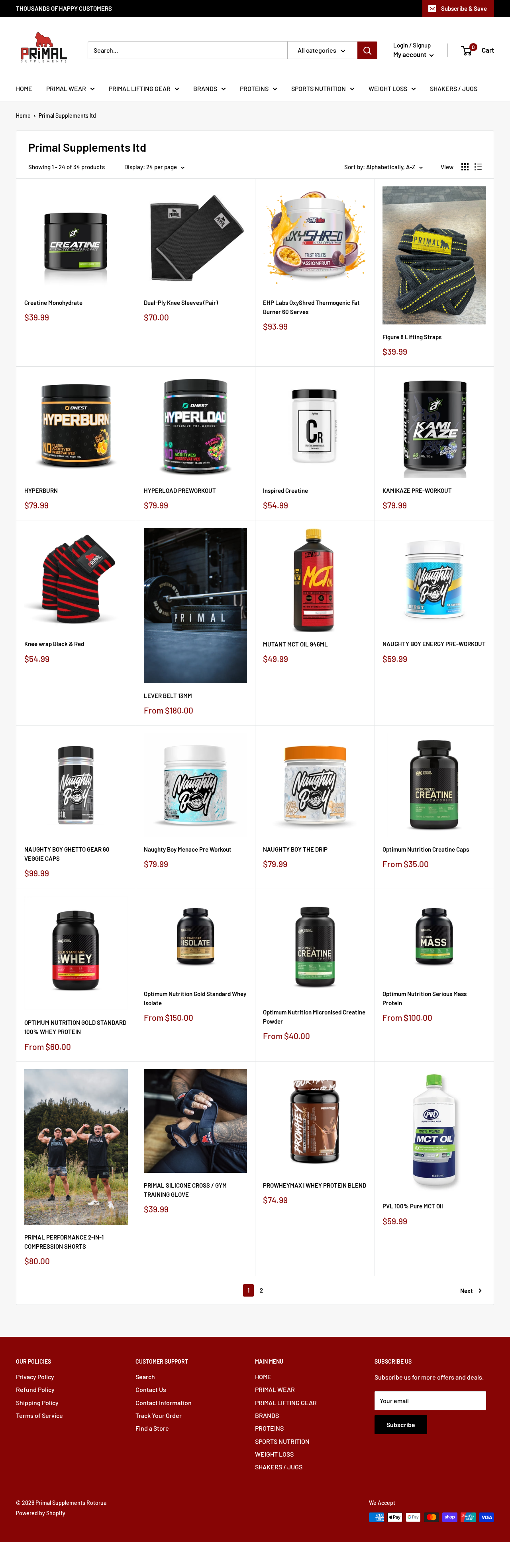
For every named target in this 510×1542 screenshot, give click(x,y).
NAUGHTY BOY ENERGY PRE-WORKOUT (434, 643)
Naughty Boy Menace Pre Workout (187, 849)
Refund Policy (35, 1389)
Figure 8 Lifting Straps (411, 336)
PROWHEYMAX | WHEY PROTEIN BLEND (314, 1185)
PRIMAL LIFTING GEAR (140, 88)
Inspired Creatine (285, 490)
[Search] (367, 50)
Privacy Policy (35, 1376)
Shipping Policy (37, 1402)
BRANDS (205, 88)
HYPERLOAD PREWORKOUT (180, 490)
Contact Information (163, 1402)
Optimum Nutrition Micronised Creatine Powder (314, 1016)
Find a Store (152, 1428)
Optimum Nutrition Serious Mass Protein (424, 998)
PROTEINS (254, 88)
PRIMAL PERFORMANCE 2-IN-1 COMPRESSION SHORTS (64, 1242)
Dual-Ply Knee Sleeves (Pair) (181, 302)
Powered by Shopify (40, 1513)
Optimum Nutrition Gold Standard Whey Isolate (195, 998)
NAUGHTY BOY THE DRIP (295, 849)
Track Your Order (158, 1415)
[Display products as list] (478, 166)
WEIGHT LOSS (388, 88)
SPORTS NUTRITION (318, 88)
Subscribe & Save (464, 8)
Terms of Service (39, 1415)
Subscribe (400, 1424)
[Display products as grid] (465, 166)
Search (145, 1376)
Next (466, 1290)
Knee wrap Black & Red (54, 643)
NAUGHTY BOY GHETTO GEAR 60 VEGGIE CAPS (67, 854)
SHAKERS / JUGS (453, 88)
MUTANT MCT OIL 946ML (295, 644)
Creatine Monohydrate (53, 302)
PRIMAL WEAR (66, 88)
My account (410, 54)
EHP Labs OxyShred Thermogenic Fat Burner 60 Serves (311, 307)
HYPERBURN (41, 490)
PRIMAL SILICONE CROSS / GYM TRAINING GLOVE (185, 1190)
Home (23, 115)
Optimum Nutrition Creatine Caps (425, 849)
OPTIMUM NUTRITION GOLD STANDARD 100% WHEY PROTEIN (75, 1027)
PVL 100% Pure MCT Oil (412, 1206)
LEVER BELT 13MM (168, 695)
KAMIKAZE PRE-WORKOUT (417, 490)
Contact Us (150, 1389)
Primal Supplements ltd (67, 115)
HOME (24, 88)
